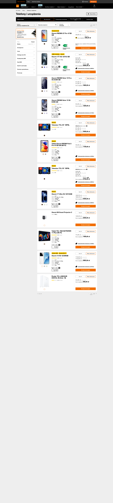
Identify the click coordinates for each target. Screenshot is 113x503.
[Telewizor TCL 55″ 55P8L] (44, 171)
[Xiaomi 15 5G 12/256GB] (44, 258)
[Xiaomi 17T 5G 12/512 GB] (44, 59)
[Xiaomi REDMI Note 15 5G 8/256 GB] (44, 105)
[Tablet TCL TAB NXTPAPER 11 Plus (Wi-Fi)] (44, 236)
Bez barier (86, 1)
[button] (18, 10)
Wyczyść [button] (33, 41)
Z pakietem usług (89, 19)
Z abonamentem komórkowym (61, 19)
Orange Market (71, 7)
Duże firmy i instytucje (36, 1)
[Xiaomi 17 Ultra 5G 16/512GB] (44, 196)
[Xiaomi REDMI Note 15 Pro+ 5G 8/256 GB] (44, 83)
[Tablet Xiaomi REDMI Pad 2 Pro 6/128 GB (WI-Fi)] (44, 146)
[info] (59, 45)
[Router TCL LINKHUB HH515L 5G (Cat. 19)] (44, 281)
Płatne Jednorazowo (91, 31)
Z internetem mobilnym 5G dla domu (75, 19)
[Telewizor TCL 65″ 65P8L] (44, 127)
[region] (56, 10)
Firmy (28, 1)
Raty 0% (80, 31)
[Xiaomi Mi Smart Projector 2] (44, 217)
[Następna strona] (96, 25)
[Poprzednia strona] (88, 25)
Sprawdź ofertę (20, 37)
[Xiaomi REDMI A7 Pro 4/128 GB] (44, 36)
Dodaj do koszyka (85, 48)
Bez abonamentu (47, 19)
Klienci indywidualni (21, 1)
